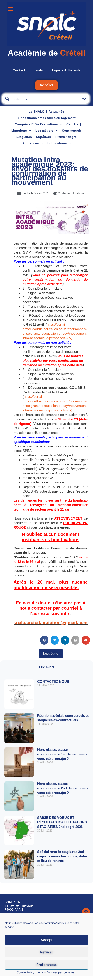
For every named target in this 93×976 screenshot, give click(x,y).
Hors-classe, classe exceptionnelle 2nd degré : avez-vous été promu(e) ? (62, 788)
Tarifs (38, 70)
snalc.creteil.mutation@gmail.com (51, 622)
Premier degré (66, 137)
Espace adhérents (66, 70)
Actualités (56, 111)
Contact (19, 70)
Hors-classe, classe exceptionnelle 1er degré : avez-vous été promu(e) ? (62, 754)
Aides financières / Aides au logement (46, 118)
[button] (44, 640)
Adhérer (46, 85)
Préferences (46, 964)
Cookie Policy (25, 972)
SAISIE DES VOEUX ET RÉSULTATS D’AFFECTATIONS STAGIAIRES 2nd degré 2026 (62, 822)
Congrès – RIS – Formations (36, 124)
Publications (57, 143)
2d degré (64, 193)
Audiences (30, 143)
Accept (47, 940)
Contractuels (72, 130)
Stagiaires (24, 137)
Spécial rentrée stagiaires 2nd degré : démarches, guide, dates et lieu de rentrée (62, 856)
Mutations (19, 130)
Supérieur (43, 137)
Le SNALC (36, 111)
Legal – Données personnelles (55, 972)
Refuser (46, 952)
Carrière (72, 124)
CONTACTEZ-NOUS (53, 681)
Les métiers (44, 130)
